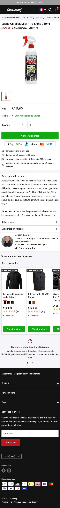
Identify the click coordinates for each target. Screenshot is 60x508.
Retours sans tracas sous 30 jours (20, 155)
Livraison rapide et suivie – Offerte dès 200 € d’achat (28, 159)
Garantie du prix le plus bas (17, 151)
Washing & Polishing (35, 17)
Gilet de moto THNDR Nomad (38, 296)
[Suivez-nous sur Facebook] (3, 470)
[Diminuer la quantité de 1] (15, 125)
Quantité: (5, 125)
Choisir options (14, 329)
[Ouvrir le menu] (2, 10)
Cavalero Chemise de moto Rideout (13, 295)
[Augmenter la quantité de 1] (31, 125)
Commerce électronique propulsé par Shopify (19, 502)
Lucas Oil (5, 28)
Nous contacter (27, 248)
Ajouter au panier (30, 136)
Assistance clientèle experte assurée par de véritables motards (29, 165)
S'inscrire (11, 442)
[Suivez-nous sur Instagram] (9, 470)
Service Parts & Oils (17, 17)
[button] (9, 311)
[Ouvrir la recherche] (50, 9)
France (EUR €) (9, 456)
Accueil (4, 17)
